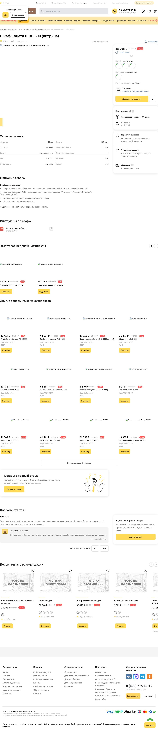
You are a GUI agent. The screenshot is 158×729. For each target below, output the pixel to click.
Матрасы (37, 693)
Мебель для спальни (43, 679)
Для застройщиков (73, 682)
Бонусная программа (144, 3)
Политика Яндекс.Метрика (107, 695)
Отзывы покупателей (105, 679)
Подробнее (6, 292)
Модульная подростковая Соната (51, 285)
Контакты (6, 693)
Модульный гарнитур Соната (11, 285)
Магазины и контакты (120, 3)
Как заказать (41, 3)
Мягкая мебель (40, 675)
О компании (101, 672)
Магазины (148, 696)
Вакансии (68, 686)
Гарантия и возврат (79, 3)
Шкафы (36, 682)
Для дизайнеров (72, 679)
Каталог (6, 675)
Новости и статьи (99, 3)
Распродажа (7, 20)
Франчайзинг (70, 672)
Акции (151, 20)
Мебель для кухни (42, 672)
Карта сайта (100, 699)
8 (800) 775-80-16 (127, 10)
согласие (118, 724)
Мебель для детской (43, 686)
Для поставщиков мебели (76, 675)
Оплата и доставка (59, 3)
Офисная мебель (41, 690)
